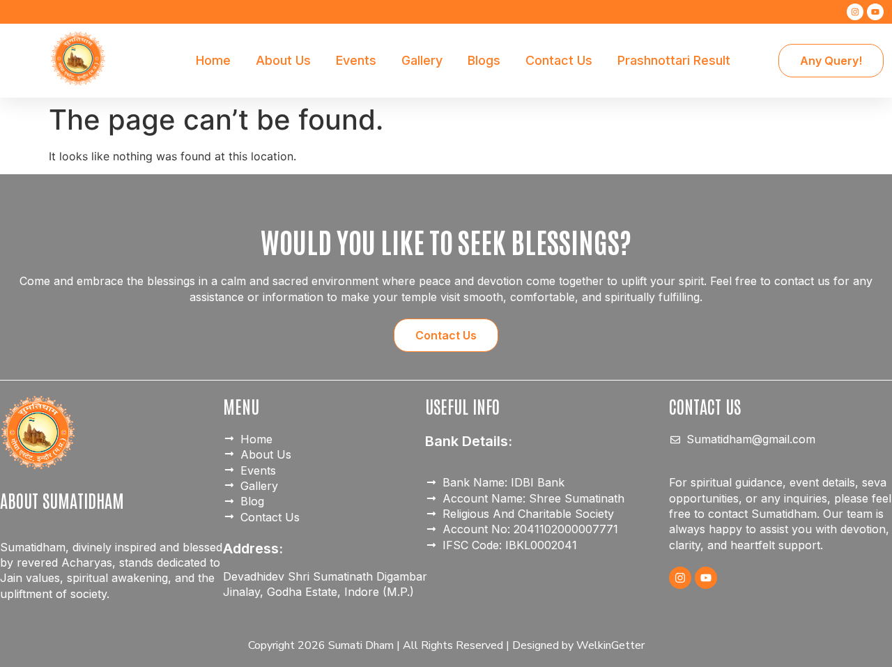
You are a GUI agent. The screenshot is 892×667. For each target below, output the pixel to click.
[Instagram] (855, 11)
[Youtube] (875, 11)
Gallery (422, 60)
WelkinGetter (610, 645)
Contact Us (558, 60)
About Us (283, 60)
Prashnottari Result (673, 60)
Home (213, 60)
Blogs (484, 60)
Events (356, 60)
